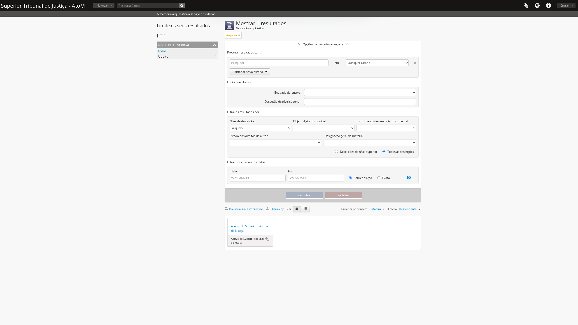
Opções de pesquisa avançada (323, 44)
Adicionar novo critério (248, 72)
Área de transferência (525, 5)
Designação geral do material (344, 136)
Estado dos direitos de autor (249, 136)
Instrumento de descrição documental (382, 121)
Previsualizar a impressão (245, 209)
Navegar (102, 5)
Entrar (565, 5)
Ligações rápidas (548, 5)
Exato (386, 178)
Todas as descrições (400, 152)
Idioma (537, 5)
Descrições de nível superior (358, 152)
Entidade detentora (287, 93)
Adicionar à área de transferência (267, 239)
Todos (162, 51)
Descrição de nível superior (283, 102)
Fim (290, 171)
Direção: (392, 209)
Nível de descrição (174, 45)
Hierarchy (277, 209)
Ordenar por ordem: (354, 209)
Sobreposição (362, 178)
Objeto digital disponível (309, 121)
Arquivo (163, 56)
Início (233, 171)
